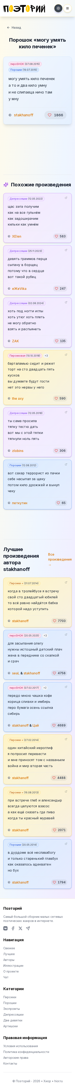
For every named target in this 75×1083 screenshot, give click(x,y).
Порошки (23, 69)
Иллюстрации (13, 965)
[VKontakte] (5, 928)
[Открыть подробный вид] (66, 198)
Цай (35, 725)
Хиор (47, 1081)
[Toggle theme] (58, 8)
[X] (20, 928)
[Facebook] (13, 928)
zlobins (17, 451)
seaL (16, 673)
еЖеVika (19, 289)
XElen (16, 236)
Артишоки (10, 1026)
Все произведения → (60, 559)
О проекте (11, 971)
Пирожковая (25, 355)
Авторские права (15, 1057)
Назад (16, 27)
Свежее (9, 948)
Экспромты (11, 1008)
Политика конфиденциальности (26, 1052)
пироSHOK (25, 64)
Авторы (8, 960)
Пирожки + (24, 583)
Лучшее (9, 954)
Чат (6, 977)
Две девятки (12, 1020)
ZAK (15, 341)
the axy (18, 398)
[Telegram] (28, 928)
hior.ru (58, 1081)
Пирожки (9, 997)
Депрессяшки (26, 198)
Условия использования (20, 1046)
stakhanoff (23, 115)
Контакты (10, 1063)
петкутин (19, 503)
